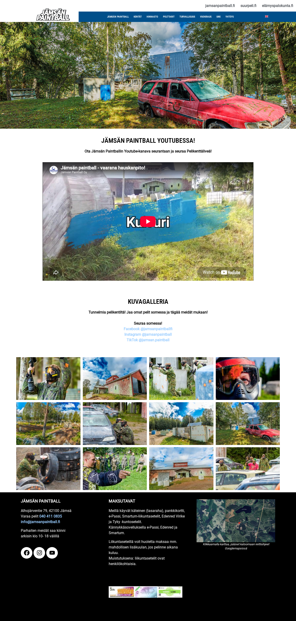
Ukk (218, 16)
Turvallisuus (187, 16)
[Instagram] (39, 553)
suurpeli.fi (248, 5)
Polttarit (169, 16)
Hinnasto (152, 16)
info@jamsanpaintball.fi (40, 522)
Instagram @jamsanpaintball (148, 334)
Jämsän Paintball (118, 16)
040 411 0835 (50, 516)
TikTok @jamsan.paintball (148, 340)
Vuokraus (206, 16)
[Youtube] (52, 553)
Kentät (138, 16)
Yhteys (229, 16)
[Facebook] (26, 553)
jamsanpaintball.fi (220, 5)
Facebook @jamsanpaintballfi (148, 329)
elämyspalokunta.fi (277, 5)
